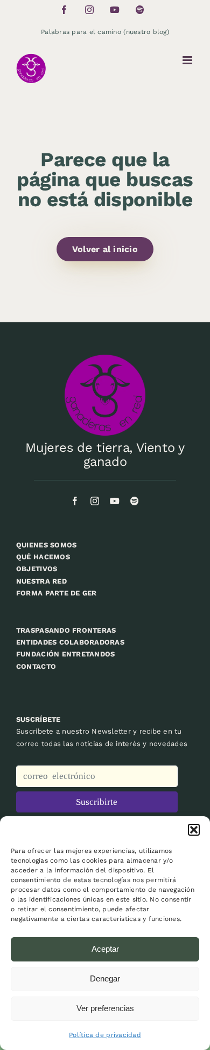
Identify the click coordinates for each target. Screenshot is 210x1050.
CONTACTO (36, 666)
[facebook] (75, 501)
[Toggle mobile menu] (188, 60)
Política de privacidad (105, 1035)
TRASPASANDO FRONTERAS (66, 630)
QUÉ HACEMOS (43, 557)
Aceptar (105, 948)
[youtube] (115, 501)
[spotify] (134, 501)
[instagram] (94, 501)
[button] (193, 829)
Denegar (105, 978)
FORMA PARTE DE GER (56, 593)
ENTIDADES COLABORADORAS (70, 642)
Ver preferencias (105, 1008)
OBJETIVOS (36, 569)
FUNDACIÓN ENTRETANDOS (65, 654)
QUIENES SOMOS (46, 545)
